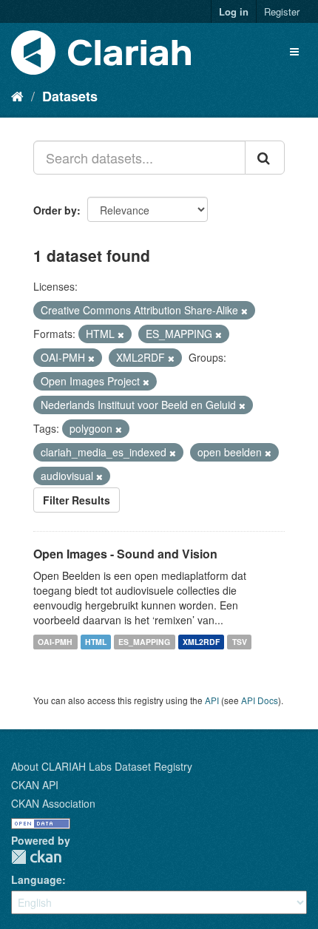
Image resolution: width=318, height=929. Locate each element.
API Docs (259, 700)
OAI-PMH (55, 641)
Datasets (70, 96)
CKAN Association (53, 803)
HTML (95, 641)
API (212, 700)
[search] (265, 158)
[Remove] (244, 311)
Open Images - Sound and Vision (125, 553)
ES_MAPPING (144, 641)
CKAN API (34, 784)
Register (282, 11)
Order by (55, 210)
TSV (239, 641)
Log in (233, 11)
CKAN (36, 857)
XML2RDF (201, 641)
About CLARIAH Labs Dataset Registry (101, 766)
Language (36, 879)
